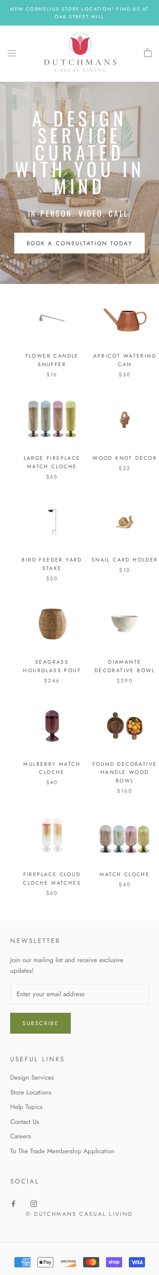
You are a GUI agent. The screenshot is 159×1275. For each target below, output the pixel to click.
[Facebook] (13, 1203)
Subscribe (40, 1023)
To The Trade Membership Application (62, 1151)
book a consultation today (80, 243)
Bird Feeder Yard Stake (52, 564)
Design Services (32, 1077)
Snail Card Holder (125, 560)
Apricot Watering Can (124, 360)
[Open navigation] (12, 53)
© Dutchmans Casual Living (79, 1214)
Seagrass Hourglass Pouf (52, 666)
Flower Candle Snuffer (52, 360)
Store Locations (30, 1092)
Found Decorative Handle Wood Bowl (124, 772)
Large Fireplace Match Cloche (52, 462)
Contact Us (24, 1121)
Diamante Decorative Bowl (125, 666)
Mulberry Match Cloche (52, 768)
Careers (20, 1136)
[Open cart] (147, 53)
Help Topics (26, 1107)
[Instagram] (34, 1203)
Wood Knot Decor (124, 458)
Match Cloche (125, 874)
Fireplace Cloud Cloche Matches (52, 879)
